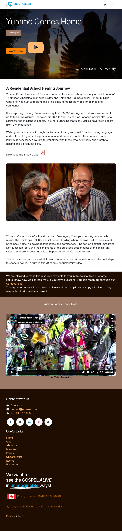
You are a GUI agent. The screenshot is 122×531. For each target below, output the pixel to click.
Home (10, 437)
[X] (20, 422)
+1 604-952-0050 (21, 413)
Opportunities (14, 456)
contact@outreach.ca (24, 409)
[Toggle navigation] (112, 4)
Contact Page (14, 283)
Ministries (11, 449)
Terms (21, 516)
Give (8, 441)
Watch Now (16, 51)
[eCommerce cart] (105, 4)
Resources (12, 464)
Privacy (10, 516)
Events (10, 460)
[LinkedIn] (29, 422)
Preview (14, 33)
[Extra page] (48, 422)
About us (11, 445)
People (10, 453)
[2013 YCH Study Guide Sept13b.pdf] (42, 152)
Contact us (17, 405)
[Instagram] (39, 422)
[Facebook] (10, 422)
